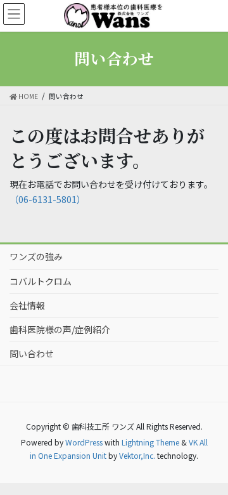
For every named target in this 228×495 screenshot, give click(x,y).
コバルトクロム (41, 281)
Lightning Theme (150, 442)
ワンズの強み (36, 256)
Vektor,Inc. (137, 455)
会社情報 (27, 305)
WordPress (84, 442)
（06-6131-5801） (48, 199)
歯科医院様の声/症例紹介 (60, 329)
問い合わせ (32, 353)
